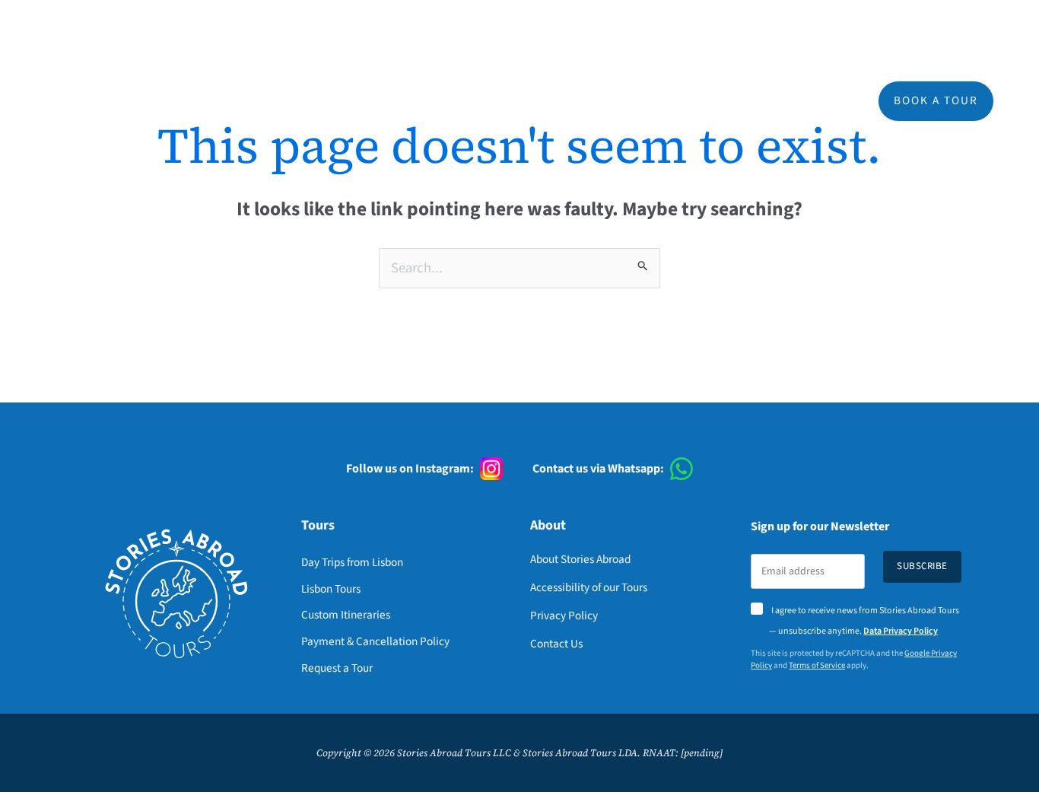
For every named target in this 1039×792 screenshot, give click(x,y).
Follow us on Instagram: (410, 468)
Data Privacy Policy (900, 631)
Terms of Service (817, 665)
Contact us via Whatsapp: (598, 468)
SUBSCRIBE (922, 566)
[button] (578, 101)
